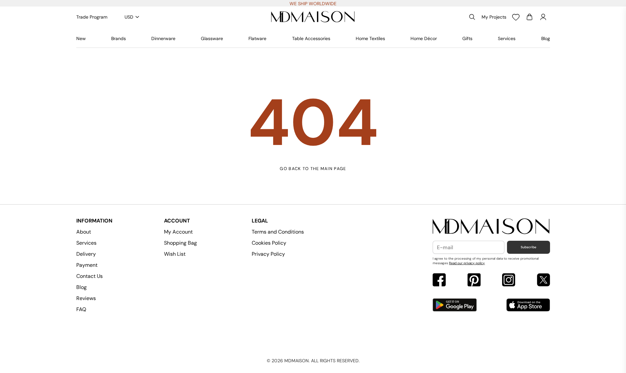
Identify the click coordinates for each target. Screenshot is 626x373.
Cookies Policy (269, 242)
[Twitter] (543, 280)
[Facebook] (439, 280)
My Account (178, 231)
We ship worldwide (313, 4)
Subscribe (528, 247)
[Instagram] (508, 280)
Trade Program (91, 17)
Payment (86, 265)
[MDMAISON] (313, 17)
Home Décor (423, 38)
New (81, 38)
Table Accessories (311, 38)
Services (506, 38)
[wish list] (516, 16)
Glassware (212, 38)
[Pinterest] (474, 280)
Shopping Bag (180, 242)
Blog (545, 38)
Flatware (257, 38)
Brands (118, 38)
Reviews (86, 298)
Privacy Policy (268, 254)
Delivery (86, 254)
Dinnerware (163, 38)
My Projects (494, 17)
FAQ (81, 309)
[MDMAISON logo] (491, 227)
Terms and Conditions (278, 231)
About (83, 231)
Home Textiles (370, 38)
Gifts (467, 38)
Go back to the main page (313, 168)
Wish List (175, 254)
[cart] (529, 16)
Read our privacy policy (467, 263)
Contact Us (89, 276)
